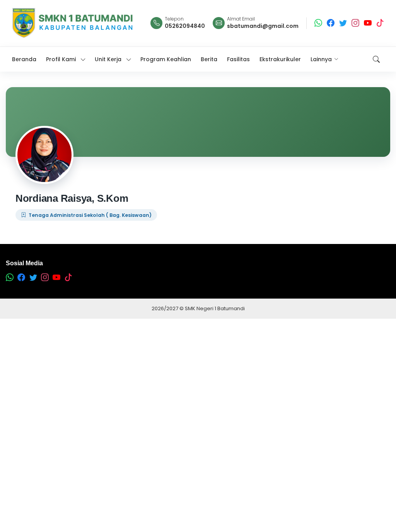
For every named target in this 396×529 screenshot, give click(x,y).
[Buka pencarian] (376, 59)
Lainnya (321, 59)
